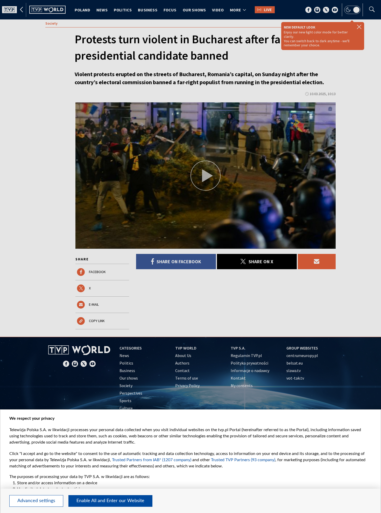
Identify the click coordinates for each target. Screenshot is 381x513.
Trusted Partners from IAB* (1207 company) (151, 460)
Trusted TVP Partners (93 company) (243, 460)
